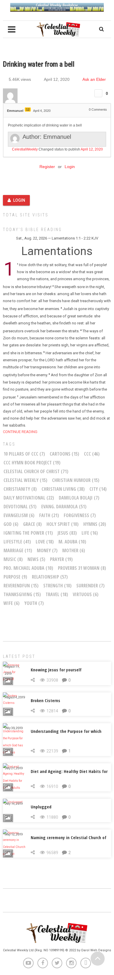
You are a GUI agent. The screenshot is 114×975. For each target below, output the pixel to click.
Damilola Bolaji (79, 498)
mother (73, 550)
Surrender (90, 585)
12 (28, 109)
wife (12, 603)
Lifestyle (17, 541)
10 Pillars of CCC (24, 454)
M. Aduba (72, 541)
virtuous (86, 594)
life (90, 533)
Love (45, 541)
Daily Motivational (29, 498)
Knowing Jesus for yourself (56, 670)
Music (13, 559)
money (47, 550)
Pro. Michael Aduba (28, 568)
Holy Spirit (62, 524)
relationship (50, 577)
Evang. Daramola (64, 506)
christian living (63, 489)
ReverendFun (21, 585)
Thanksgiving (22, 594)
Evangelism (19, 515)
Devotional (20, 506)
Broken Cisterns (45, 700)
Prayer (61, 559)
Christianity (20, 489)
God (11, 524)
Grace (32, 524)
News (36, 559)
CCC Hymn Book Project (32, 462)
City (98, 489)
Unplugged (41, 807)
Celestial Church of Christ (36, 471)
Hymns (94, 524)
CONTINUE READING (20, 432)
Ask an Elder (94, 79)
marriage (18, 550)
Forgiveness (80, 515)
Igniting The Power (28, 533)
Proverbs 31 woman (82, 568)
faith (49, 515)
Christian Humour (75, 480)
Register (47, 166)
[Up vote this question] (98, 93)
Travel (57, 594)
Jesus (67, 533)
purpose (15, 577)
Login (70, 166)
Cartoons (64, 454)
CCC (92, 454)
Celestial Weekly (25, 480)
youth (34, 603)
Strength (57, 585)
